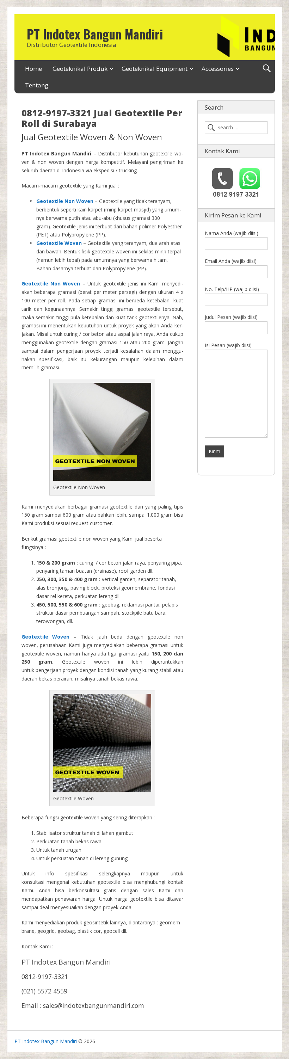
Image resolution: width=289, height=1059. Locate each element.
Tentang (36, 85)
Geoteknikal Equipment (154, 68)
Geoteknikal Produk (80, 68)
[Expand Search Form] (266, 68)
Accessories (218, 68)
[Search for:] (236, 127)
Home (33, 68)
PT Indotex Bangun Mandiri (95, 34)
